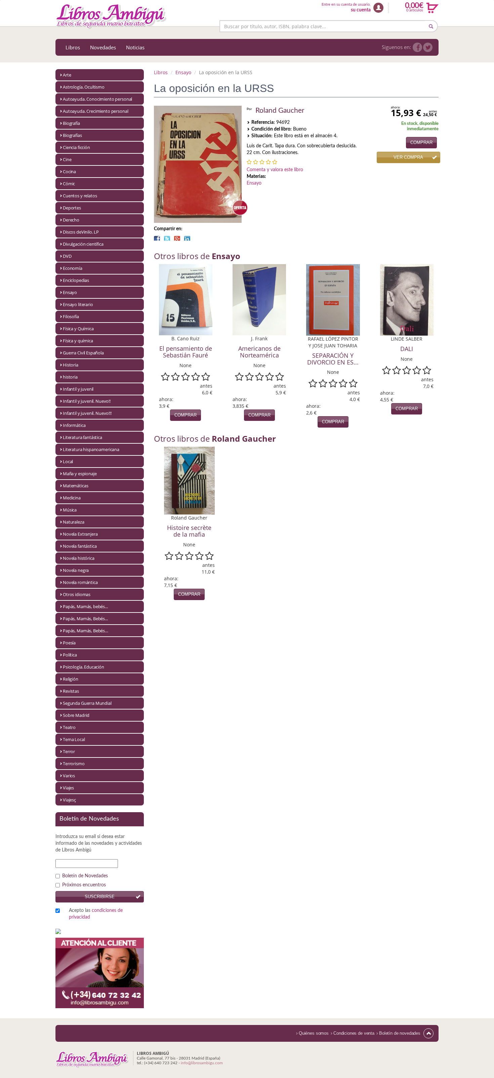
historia (70, 377)
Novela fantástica (79, 546)
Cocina (69, 171)
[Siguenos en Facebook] (417, 47)
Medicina (72, 498)
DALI (406, 349)
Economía (72, 268)
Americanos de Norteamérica (259, 351)
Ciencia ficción (76, 147)
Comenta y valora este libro (275, 169)
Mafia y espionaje (79, 474)
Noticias (135, 47)
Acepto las (96, 914)
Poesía (69, 643)
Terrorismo (74, 764)
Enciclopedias (76, 280)
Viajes (68, 788)
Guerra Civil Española (83, 353)
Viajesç (69, 800)
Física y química (78, 341)
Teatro (69, 727)
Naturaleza (73, 522)
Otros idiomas (76, 594)
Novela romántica (80, 582)
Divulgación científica (83, 244)
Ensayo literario (78, 304)
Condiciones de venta (353, 1033)
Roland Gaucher (279, 110)
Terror (69, 751)
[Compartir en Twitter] (167, 238)
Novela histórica (78, 558)
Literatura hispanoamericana (91, 449)
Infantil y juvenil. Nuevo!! (87, 401)
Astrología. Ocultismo (84, 87)
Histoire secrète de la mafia (189, 531)
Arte (67, 75)
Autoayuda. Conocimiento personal (97, 99)
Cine (67, 159)
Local (68, 461)
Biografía (71, 123)
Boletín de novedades (399, 1033)
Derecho (71, 220)
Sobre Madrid (76, 715)
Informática (74, 425)
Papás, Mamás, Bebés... (85, 619)
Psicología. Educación (83, 667)
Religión (70, 679)
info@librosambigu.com (202, 1063)
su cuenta (361, 10)
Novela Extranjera (80, 534)
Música (70, 510)
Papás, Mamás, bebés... (85, 606)
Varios (69, 776)
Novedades (103, 47)
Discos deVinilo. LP (81, 232)
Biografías (72, 135)
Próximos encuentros (84, 885)
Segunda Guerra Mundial (87, 703)
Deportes (72, 208)
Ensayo (70, 292)
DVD (67, 256)
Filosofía (71, 316)
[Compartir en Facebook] (157, 238)
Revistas (71, 691)
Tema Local (74, 739)
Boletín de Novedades (85, 876)
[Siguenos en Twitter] (428, 47)
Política (70, 655)
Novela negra (76, 570)
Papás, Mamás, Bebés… (85, 631)
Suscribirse (100, 896)
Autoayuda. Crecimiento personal (95, 111)
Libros (73, 47)
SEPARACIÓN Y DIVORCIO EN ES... (333, 358)
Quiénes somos (314, 1033)
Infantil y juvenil (78, 389)
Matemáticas (75, 486)
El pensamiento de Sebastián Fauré (185, 351)
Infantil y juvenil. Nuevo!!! (87, 413)
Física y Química (78, 329)
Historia (70, 365)
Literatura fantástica (82, 437)
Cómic (69, 184)
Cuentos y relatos (80, 196)
